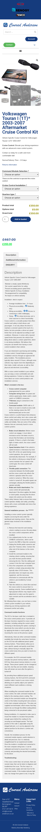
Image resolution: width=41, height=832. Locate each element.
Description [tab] (11, 255)
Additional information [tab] (16, 260)
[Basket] (34, 45)
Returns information (9, 165)
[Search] (35, 31)
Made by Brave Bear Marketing (21, 828)
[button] (20, 51)
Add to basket (21, 219)
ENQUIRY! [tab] (10, 265)
